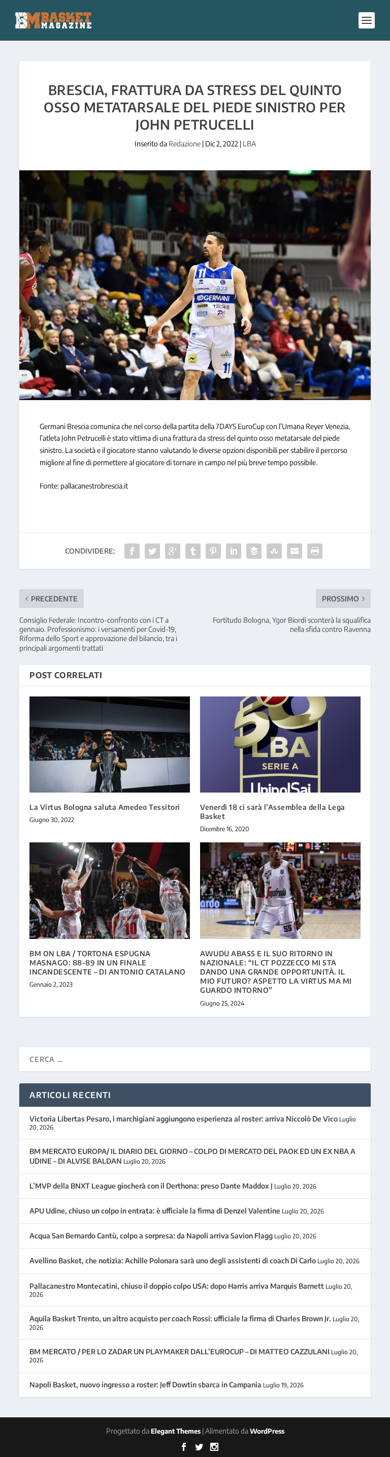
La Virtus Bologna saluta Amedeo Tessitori (104, 807)
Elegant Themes (176, 1431)
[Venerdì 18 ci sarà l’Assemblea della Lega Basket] (280, 744)
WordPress (267, 1431)
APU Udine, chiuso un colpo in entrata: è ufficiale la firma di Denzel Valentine (154, 1210)
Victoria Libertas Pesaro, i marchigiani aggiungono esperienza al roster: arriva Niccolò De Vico (183, 1118)
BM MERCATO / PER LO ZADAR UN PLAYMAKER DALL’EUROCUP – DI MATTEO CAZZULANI (179, 1351)
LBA (249, 143)
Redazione (185, 143)
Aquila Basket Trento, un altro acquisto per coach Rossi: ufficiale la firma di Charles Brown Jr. (180, 1318)
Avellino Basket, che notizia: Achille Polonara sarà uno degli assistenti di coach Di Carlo (172, 1260)
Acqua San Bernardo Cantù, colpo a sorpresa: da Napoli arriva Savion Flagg (151, 1235)
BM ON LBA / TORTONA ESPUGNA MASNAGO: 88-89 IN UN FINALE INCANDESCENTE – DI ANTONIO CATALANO (107, 962)
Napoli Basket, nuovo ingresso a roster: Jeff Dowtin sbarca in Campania (145, 1384)
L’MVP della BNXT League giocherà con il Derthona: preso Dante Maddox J (151, 1185)
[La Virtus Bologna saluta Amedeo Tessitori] (109, 744)
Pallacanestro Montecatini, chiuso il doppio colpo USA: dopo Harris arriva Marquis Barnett (176, 1286)
